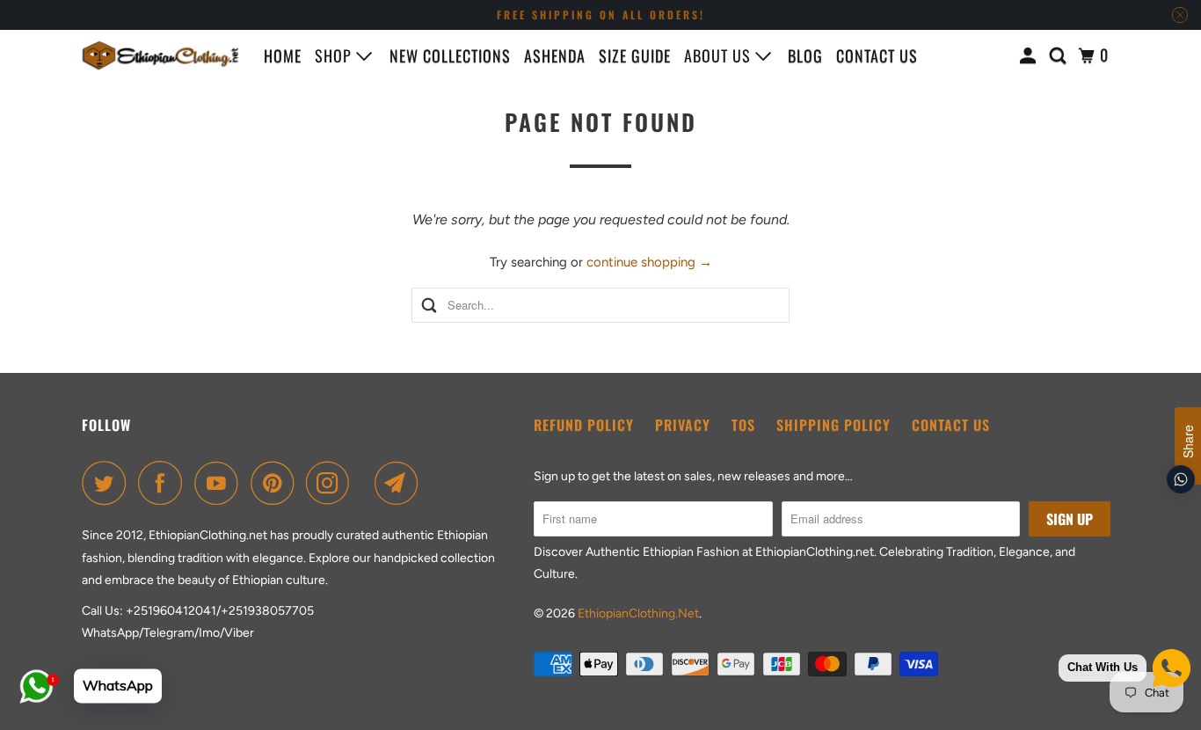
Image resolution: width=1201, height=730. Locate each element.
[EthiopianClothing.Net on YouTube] (220, 483)
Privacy (682, 424)
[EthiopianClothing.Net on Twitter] (108, 483)
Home (283, 55)
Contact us (877, 55)
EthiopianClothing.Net (638, 613)
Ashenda (555, 55)
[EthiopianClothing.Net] (161, 55)
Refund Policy (584, 424)
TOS (743, 424)
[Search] (1060, 55)
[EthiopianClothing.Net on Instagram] (332, 483)
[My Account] (1030, 55)
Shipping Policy (833, 424)
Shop (335, 55)
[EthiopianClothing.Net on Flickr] (366, 483)
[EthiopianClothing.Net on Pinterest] (276, 483)
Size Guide (635, 55)
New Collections (450, 55)
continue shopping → (649, 262)
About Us (719, 55)
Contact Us (951, 424)
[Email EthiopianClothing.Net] (401, 483)
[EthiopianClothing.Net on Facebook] (164, 483)
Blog (805, 55)
